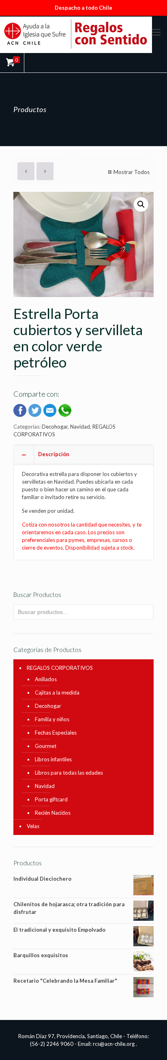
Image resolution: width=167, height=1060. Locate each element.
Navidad (80, 426)
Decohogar (55, 426)
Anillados (46, 679)
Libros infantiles (53, 759)
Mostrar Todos (131, 172)
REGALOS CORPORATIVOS (60, 668)
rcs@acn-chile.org (114, 1044)
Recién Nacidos (53, 812)
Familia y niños (52, 719)
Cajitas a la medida (57, 692)
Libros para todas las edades (69, 772)
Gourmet (45, 746)
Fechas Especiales (56, 732)
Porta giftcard (51, 799)
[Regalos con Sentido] (83, 34)
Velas (33, 826)
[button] (141, 204)
